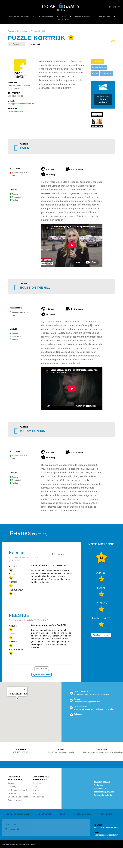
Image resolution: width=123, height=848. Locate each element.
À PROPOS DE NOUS (83, 16)
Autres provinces (15, 800)
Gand (35, 787)
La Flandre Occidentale (18, 797)
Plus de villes (38, 797)
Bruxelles (37, 783)
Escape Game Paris (103, 795)
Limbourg (12, 787)
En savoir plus (12, 829)
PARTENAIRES (104, 16)
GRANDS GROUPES (45, 16)
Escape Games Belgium (28, 844)
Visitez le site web (15, 111)
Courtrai (36, 44)
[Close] (24, 689)
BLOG (64, 16)
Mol (34, 793)
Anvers (11, 783)
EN (119, 7)
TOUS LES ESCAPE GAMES (18, 16)
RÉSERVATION (45, 814)
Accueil (11, 31)
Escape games (23, 31)
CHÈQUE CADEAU (63, 19)
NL (110, 7)
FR (114, 7)
